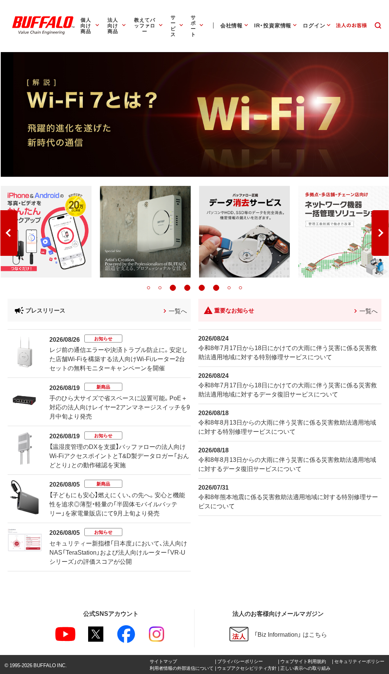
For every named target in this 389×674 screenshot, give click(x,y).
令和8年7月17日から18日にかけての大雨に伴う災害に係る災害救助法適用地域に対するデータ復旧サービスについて (287, 389)
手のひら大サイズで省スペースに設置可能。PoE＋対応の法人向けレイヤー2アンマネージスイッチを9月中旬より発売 (119, 406)
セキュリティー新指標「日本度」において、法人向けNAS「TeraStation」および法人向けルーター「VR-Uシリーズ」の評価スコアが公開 (118, 552)
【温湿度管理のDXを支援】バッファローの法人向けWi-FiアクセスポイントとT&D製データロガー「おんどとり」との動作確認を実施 (119, 455)
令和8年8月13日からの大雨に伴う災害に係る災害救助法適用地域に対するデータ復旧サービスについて (287, 464)
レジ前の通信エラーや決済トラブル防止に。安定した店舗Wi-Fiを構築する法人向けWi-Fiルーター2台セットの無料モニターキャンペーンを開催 (118, 358)
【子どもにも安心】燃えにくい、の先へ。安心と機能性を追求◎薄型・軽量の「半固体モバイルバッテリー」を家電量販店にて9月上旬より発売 (117, 503)
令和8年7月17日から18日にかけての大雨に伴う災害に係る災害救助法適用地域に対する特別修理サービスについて (287, 352)
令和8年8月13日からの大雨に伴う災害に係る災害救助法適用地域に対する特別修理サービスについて (287, 426)
